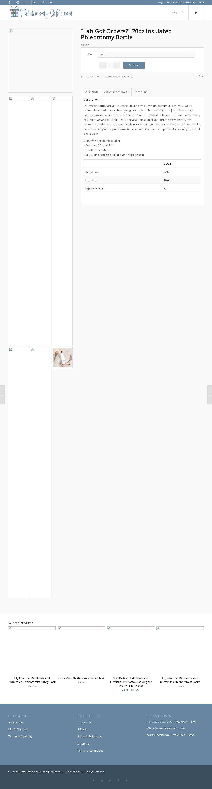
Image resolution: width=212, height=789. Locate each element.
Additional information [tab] (116, 91)
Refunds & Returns (89, 736)
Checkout (177, 2)
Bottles (131, 76)
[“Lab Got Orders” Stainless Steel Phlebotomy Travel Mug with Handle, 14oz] (2, 394)
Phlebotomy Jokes (154, 728)
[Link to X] (34, 2)
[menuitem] (160, 2)
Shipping (83, 743)
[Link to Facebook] (9, 2)
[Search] (183, 12)
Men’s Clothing (17, 729)
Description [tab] (91, 91)
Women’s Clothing (20, 736)
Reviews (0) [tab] (141, 91)
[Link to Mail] (50, 2)
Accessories (121, 76)
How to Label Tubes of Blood (160, 721)
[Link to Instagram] (17, 2)
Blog (160, 2)
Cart (168, 2)
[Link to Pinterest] (42, 2)
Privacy (82, 729)
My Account (190, 2)
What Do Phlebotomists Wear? (161, 734)
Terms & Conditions (90, 750)
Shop (201, 2)
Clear (201, 76)
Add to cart (134, 65)
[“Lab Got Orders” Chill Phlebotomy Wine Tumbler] (209, 394)
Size (90, 54)
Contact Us (84, 722)
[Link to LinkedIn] (25, 2)
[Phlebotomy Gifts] (40, 12)
